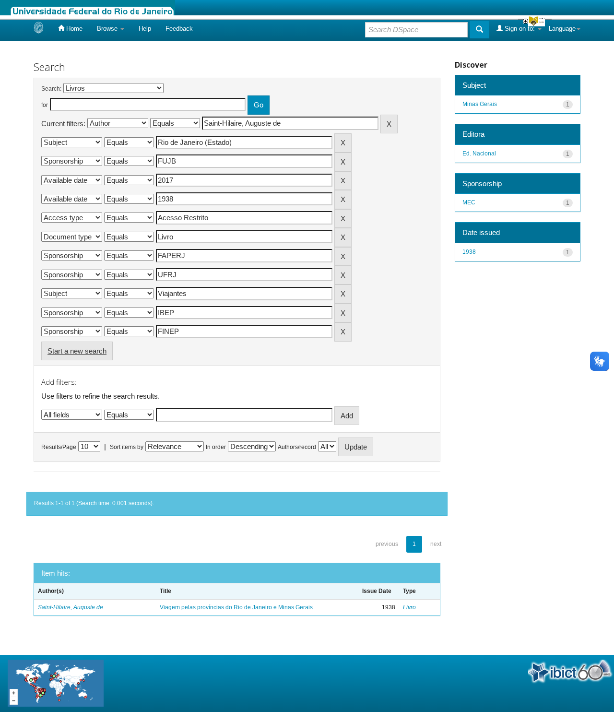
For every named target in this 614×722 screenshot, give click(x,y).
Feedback (179, 28)
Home (73, 28)
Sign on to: (520, 28)
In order (216, 447)
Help (145, 28)
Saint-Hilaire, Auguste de (70, 607)
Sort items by (126, 447)
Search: (51, 88)
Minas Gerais (479, 104)
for (44, 105)
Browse (108, 28)
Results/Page (58, 447)
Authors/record (297, 447)
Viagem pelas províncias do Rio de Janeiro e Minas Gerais (236, 607)
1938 (469, 252)
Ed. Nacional (479, 153)
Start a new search (76, 351)
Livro (409, 607)
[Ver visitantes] (56, 682)
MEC (468, 202)
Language (562, 28)
